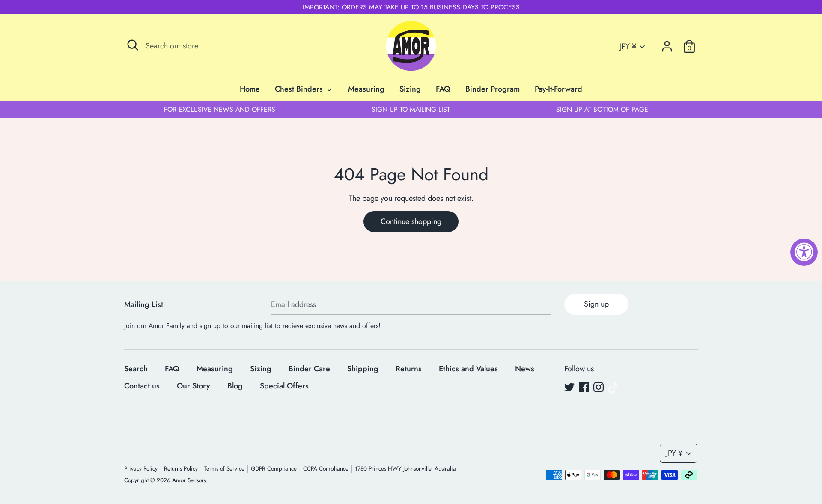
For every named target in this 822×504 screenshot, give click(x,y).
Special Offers (284, 385)
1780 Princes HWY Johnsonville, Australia (405, 469)
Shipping (362, 368)
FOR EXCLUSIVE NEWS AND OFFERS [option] (219, 109)
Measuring (366, 89)
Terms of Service (224, 469)
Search (136, 368)
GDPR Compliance (274, 469)
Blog (235, 385)
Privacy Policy (141, 469)
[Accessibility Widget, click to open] (804, 252)
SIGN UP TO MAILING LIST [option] (411, 109)
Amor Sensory (189, 480)
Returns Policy (181, 469)
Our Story (193, 385)
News (524, 368)
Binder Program (492, 89)
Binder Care (309, 368)
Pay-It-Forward (558, 89)
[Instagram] (598, 387)
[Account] (667, 43)
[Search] (132, 45)
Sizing (410, 89)
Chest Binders (300, 89)
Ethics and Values (468, 368)
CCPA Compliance (325, 469)
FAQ (443, 89)
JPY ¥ (628, 46)
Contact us (142, 385)
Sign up (596, 304)
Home (250, 89)
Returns (409, 368)
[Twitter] (569, 387)
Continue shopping (411, 221)
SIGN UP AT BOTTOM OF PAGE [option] (602, 109)
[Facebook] (584, 387)
